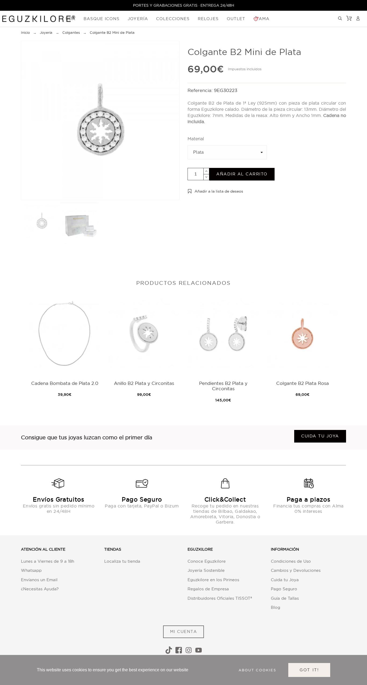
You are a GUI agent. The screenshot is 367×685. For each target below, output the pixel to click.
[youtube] (198, 650)
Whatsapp (31, 570)
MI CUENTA (183, 631)
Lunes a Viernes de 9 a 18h (47, 561)
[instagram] (188, 650)
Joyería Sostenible (206, 570)
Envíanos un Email (39, 579)
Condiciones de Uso (291, 561)
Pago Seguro (284, 588)
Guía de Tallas (285, 598)
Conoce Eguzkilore (207, 561)
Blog (275, 607)
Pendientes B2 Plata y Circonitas (223, 385)
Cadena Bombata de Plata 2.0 (64, 383)
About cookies (257, 670)
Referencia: (201, 90)
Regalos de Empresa (208, 588)
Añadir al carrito (242, 173)
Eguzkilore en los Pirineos (213, 579)
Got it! (309, 669)
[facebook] (178, 650)
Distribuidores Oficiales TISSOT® (220, 598)
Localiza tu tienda (122, 561)
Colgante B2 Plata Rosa (302, 383)
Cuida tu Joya (285, 579)
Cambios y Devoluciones (296, 570)
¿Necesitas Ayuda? (40, 588)
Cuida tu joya (320, 436)
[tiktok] (168, 650)
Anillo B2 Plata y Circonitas (144, 383)
